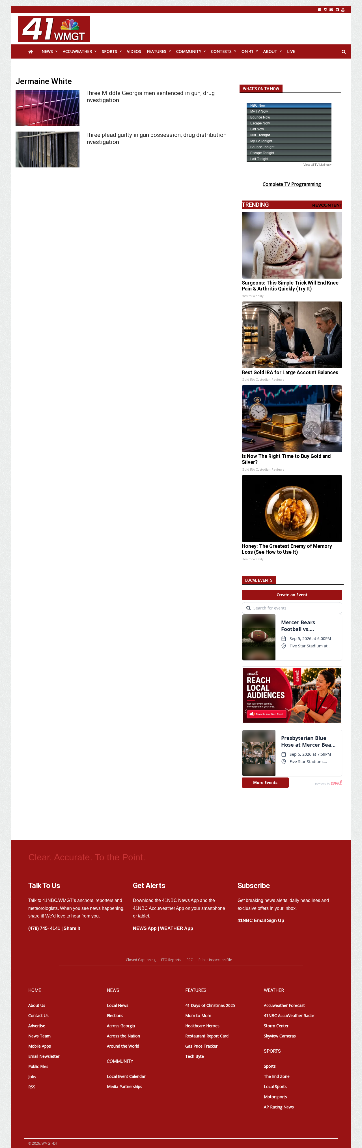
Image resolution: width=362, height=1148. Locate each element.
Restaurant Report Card (207, 1036)
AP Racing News (279, 1107)
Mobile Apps (39, 1046)
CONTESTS (221, 51)
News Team (39, 1036)
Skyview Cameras (280, 1036)
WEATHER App (176, 928)
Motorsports (275, 1096)
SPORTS (109, 51)
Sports (270, 1066)
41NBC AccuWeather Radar (289, 1015)
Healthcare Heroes (202, 1025)
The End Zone (277, 1076)
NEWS (47, 51)
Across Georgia (121, 1025)
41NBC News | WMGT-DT (54, 28)
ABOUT (270, 51)
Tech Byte (194, 1056)
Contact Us (38, 1015)
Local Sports (275, 1086)
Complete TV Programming (292, 184)
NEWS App (145, 928)
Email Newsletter (43, 1056)
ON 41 (247, 51)
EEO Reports (171, 959)
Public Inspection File (215, 959)
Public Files (38, 1066)
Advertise (36, 1025)
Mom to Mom (198, 1015)
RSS (31, 1086)
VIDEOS (134, 51)
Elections (115, 1015)
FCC (190, 959)
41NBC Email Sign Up (261, 920)
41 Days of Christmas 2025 (210, 1005)
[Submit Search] (343, 52)
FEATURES (156, 51)
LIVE (291, 51)
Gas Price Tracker (201, 1046)
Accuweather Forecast (284, 1005)
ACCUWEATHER (77, 51)
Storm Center (276, 1025)
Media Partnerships (124, 1086)
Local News (117, 1005)
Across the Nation (123, 1036)
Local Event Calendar (126, 1076)
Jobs (32, 1076)
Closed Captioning (141, 959)
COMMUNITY (188, 51)
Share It (72, 928)
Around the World (123, 1046)
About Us (36, 1005)
